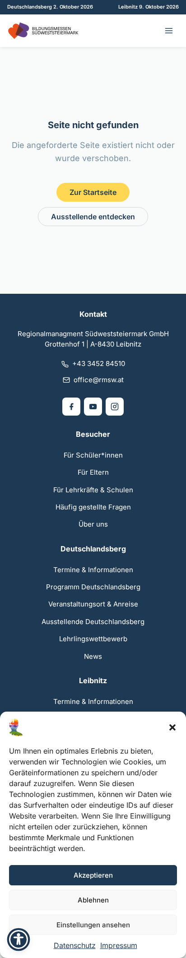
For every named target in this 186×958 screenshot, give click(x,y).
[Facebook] (71, 407)
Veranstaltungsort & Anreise (93, 604)
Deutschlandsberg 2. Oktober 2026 (50, 7)
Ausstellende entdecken (93, 216)
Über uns (93, 524)
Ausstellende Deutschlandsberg (93, 621)
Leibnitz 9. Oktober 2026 (148, 7)
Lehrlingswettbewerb (93, 638)
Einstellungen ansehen (93, 925)
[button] (172, 727)
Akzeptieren (93, 875)
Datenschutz (75, 945)
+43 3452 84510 (98, 363)
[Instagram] (115, 407)
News (93, 656)
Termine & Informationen (93, 569)
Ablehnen (93, 900)
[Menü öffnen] (169, 31)
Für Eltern (93, 472)
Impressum (118, 945)
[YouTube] (93, 407)
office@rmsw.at (99, 379)
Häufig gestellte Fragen (93, 507)
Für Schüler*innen (93, 455)
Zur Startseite (93, 192)
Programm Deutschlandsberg (93, 587)
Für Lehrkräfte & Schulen (93, 490)
